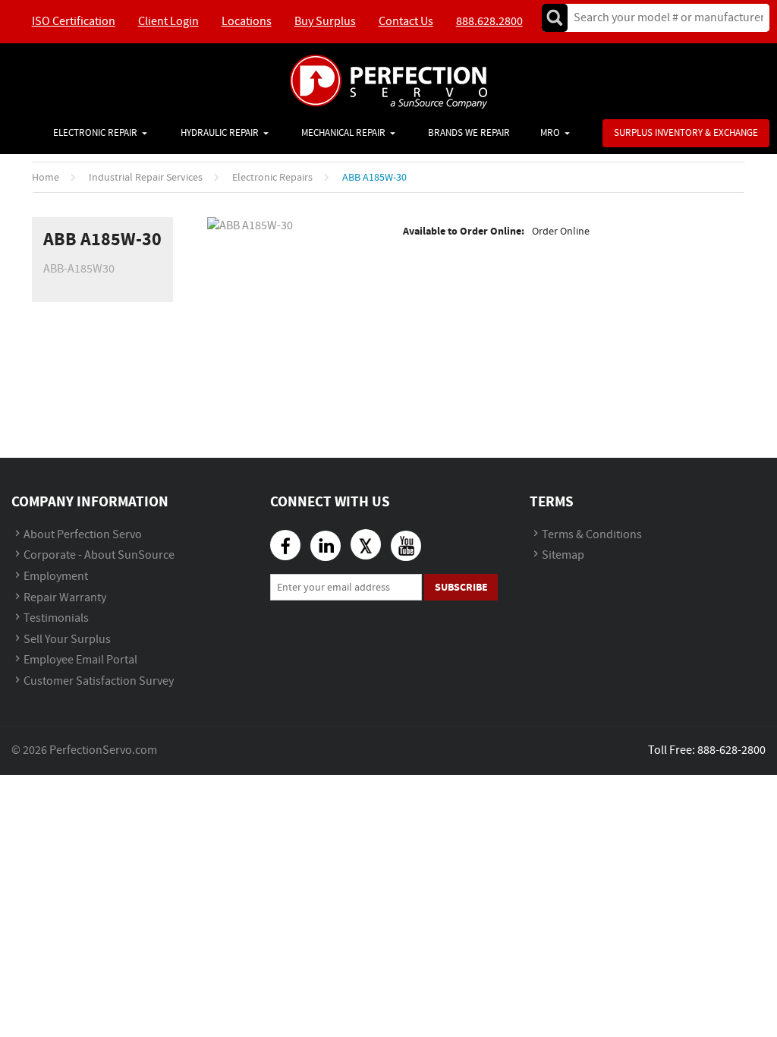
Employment (56, 577)
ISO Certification (73, 22)
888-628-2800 (731, 750)
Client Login (168, 22)
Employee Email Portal (80, 660)
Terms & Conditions (592, 535)
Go (555, 18)
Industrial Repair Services (146, 177)
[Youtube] (406, 546)
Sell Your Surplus (67, 640)
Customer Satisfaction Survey (99, 681)
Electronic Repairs (272, 177)
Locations (247, 22)
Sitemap (563, 555)
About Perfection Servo (83, 535)
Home (45, 177)
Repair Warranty (65, 598)
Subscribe (461, 587)
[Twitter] (366, 544)
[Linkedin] (325, 546)
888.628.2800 (489, 22)
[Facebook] (285, 545)
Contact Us (406, 22)
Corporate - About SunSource (99, 555)
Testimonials (56, 618)
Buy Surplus (325, 22)
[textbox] (663, 18)
